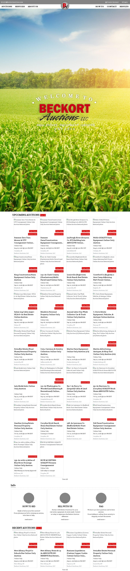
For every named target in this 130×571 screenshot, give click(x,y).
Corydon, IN (18, 251)
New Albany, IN (19, 564)
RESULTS (124, 6)
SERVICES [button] (20, 6)
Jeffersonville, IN (46, 362)
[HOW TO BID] (29, 498)
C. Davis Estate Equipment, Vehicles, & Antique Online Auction (103, 314)
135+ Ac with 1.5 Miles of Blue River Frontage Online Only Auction (24, 462)
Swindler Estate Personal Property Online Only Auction (104, 553)
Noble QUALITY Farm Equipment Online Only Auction (103, 240)
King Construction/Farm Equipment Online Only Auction (25, 277)
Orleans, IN (97, 251)
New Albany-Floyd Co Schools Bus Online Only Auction (25, 553)
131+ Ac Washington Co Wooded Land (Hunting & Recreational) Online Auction (51, 389)
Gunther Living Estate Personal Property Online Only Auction (24, 425)
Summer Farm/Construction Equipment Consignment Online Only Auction (52, 240)
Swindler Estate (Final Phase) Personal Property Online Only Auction (25, 351)
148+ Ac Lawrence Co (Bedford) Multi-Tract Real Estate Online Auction (76, 426)
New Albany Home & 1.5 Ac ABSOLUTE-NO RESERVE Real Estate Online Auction (51, 553)
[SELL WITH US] (65, 498)
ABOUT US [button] (33, 6)
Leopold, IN (70, 399)
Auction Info (32, 234)
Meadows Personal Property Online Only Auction (50, 314)
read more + (29, 519)
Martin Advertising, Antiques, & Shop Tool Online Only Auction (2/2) (104, 351)
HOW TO (100, 6)
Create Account (113, 2)
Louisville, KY (71, 288)
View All (43, 215)
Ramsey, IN (96, 325)
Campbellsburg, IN (47, 399)
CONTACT (112, 6)
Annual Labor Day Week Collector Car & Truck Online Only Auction (77, 314)
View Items (33, 231)
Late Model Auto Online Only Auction (24, 387)
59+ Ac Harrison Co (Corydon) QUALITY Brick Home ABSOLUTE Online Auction (104, 389)
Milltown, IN (18, 473)
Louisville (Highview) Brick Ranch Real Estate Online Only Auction (77, 277)
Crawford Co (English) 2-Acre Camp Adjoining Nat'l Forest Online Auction (103, 277)
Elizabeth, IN (18, 288)
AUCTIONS (7, 6)
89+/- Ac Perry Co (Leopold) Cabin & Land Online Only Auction (77, 388)
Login (125, 2)
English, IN (96, 288)
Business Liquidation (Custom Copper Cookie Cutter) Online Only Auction (77, 553)
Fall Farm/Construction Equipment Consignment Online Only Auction (104, 425)
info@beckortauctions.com (13, 2)
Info (13, 485)
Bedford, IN (70, 436)
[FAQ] (101, 498)
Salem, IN (17, 325)
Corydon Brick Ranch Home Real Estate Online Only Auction (51, 425)
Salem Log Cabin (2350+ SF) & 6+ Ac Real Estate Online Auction (24, 314)
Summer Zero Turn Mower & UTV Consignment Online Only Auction (23, 240)
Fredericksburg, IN (73, 362)
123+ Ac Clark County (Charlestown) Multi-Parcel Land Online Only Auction (51, 277)
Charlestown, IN (46, 288)
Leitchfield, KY (71, 251)
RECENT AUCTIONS (23, 527)
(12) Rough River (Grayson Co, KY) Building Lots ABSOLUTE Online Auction (78, 240)
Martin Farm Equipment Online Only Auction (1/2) (78, 350)
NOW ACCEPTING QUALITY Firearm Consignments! (48, 462)
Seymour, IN (71, 564)
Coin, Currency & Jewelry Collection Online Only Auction (52, 351)
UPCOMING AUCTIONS (25, 214)
